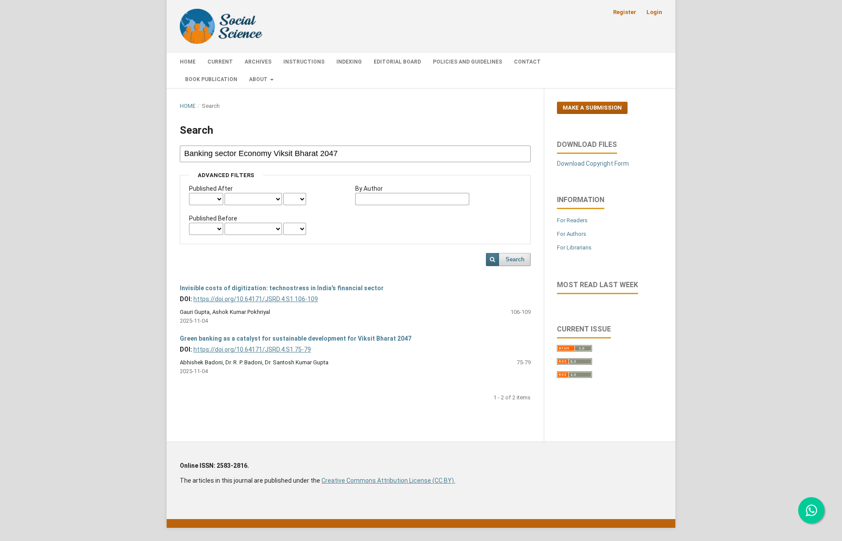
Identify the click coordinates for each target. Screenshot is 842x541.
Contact (527, 62)
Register (624, 12)
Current (220, 62)
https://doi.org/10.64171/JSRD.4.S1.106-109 (255, 299)
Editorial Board (397, 62)
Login (654, 12)
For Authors (571, 234)
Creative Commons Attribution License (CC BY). (388, 480)
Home (188, 62)
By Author (369, 188)
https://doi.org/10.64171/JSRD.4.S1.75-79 (252, 349)
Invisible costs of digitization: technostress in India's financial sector (282, 288)
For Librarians (574, 247)
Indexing (349, 62)
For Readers (572, 220)
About (259, 79)
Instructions (304, 62)
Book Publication (211, 79)
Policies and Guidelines (467, 62)
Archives (258, 62)
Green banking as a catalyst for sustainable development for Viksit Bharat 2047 (295, 338)
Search (515, 259)
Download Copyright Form (593, 163)
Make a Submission (592, 107)
